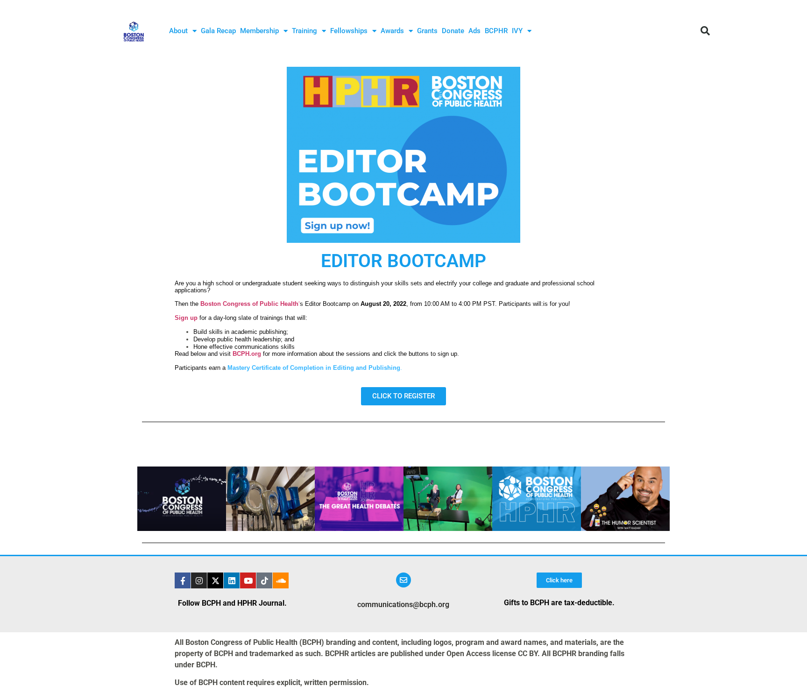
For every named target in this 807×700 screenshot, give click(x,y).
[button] (705, 30)
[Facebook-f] (183, 580)
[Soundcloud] (281, 580)
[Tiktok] (264, 580)
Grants (427, 31)
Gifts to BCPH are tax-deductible (558, 602)
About (178, 31)
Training (304, 31)
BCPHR (496, 31)
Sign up (186, 317)
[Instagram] (199, 580)
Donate (453, 31)
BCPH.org (247, 353)
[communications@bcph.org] (403, 580)
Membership (259, 31)
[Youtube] (248, 580)
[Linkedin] (232, 580)
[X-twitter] (215, 580)
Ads (474, 31)
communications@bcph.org (403, 604)
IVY (517, 31)
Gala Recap (218, 31)
